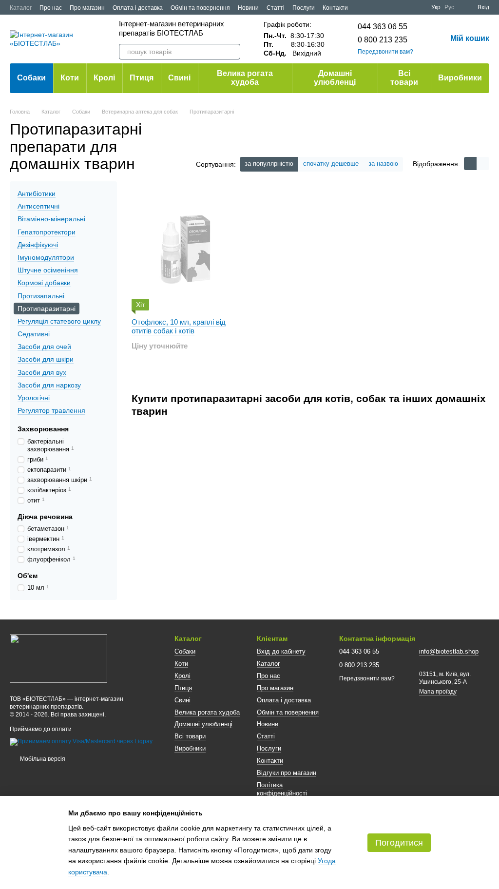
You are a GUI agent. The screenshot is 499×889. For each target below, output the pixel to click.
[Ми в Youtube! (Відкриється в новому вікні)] (406, 7)
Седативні (34, 334)
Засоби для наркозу (49, 385)
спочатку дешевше (331, 163)
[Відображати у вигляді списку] (483, 163)
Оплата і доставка (138, 7)
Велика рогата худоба (245, 77)
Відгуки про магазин (286, 772)
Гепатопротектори (47, 232)
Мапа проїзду (438, 691)
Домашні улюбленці (335, 77)
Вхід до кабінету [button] (281, 651)
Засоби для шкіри (46, 359)
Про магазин (87, 7)
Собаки (31, 78)
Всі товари (404, 77)
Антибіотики (37, 193)
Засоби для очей (44, 346)
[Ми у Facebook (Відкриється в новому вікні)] (394, 7)
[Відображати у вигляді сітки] (470, 163)
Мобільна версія (42, 758)
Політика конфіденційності (282, 789)
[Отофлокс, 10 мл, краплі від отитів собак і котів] (186, 249)
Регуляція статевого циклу (59, 321)
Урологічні (34, 398)
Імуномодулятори (46, 257)
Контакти (335, 7)
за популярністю (269, 163)
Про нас (50, 7)
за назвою (383, 163)
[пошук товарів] (232, 51)
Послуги (303, 7)
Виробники (460, 78)
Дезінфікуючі (38, 245)
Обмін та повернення (200, 7)
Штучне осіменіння (48, 270)
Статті (276, 7)
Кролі (104, 78)
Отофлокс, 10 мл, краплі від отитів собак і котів (179, 326)
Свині (179, 78)
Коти (69, 78)
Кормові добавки (44, 283)
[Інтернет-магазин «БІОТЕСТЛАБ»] (58, 658)
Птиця (142, 78)
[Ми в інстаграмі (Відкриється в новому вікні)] (418, 7)
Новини (248, 7)
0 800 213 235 (382, 40)
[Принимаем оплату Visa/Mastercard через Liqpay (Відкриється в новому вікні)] (81, 741)
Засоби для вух (42, 372)
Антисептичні (38, 206)
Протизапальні (41, 295)
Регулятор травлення (51, 410)
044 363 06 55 (382, 26)
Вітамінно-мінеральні (51, 219)
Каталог (21, 7)
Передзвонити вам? (385, 51)
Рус (449, 7)
